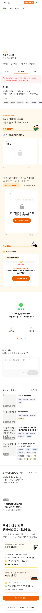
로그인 (37, 2)
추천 (35, 72)
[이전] (35, 167)
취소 (24, 373)
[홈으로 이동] (9, 2)
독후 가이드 (21, 72)
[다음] (38, 167)
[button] (13, 493)
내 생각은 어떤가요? (30, 185)
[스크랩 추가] (20, 478)
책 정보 (7, 72)
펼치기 (5, 98)
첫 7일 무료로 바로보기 (22, 221)
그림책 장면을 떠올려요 (11, 185)
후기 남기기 (32, 373)
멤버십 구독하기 (29, 2)
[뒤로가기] (5, 2)
